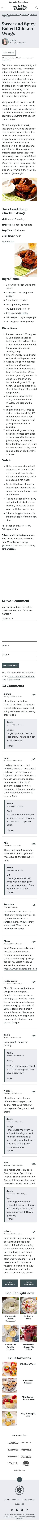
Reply (34, 695)
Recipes (15, 1500)
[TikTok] (26, 1510)
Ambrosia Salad (28, 1317)
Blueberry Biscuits (28, 1381)
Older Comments (10, 1283)
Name (5, 646)
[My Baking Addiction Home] (20, 7)
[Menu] (2, 7)
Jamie (14, 40)
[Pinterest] (22, 1510)
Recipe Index (14, 14)
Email (5, 655)
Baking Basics (28, 1500)
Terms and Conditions (20, 1516)
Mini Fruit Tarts (27, 1364)
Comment (7, 619)
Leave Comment (10, 665)
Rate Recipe (8, 52)
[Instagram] (12, 1510)
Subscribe (19, 1504)
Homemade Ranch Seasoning (10, 1318)
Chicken (6, 16)
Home (4, 14)
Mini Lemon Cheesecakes (28, 1398)
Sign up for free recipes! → (19, 2)
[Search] (36, 7)
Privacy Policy (8, 1516)
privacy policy (6, 60)
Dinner (24, 14)
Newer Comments (29, 1283)
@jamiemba (8, 545)
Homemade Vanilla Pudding (10, 1346)
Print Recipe (8, 241)
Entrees (33, 14)
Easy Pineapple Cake (28, 1414)
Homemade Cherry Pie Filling (28, 1346)
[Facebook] (17, 1510)
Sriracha (23, 313)
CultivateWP (19, 1518)
